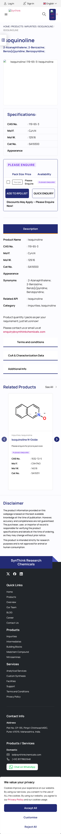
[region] (30, 805)
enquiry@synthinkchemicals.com (24, 331)
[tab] (30, 229)
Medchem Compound (18, 651)
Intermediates (14, 641)
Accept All (30, 808)
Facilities (11, 681)
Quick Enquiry (44, 193)
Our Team (11, 607)
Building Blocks (14, 646)
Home (6, 26)
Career (10, 617)
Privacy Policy (13, 696)
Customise (30, 817)
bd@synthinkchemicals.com (26, 754)
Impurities (30, 26)
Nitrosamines (13, 657)
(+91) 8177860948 (21, 759)
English (50, 3)
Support (11, 686)
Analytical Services (16, 670)
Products (17, 26)
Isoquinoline (45, 26)
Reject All (31, 827)
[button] (6, 14)
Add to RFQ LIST (17, 193)
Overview (11, 602)
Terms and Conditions (18, 691)
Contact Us (13, 622)
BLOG (9, 612)
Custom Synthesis (16, 675)
